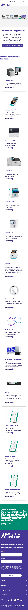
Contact (3, 580)
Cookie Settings (19, 606)
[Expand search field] (24, 4)
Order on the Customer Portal (12, 45)
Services (3, 585)
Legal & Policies (5, 594)
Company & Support (6, 590)
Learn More (8, 87)
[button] (26, 4)
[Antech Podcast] (21, 600)
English (13, 1)
